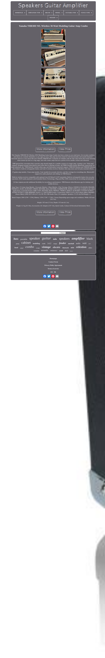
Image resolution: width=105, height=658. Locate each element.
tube (55, 239)
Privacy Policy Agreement (53, 265)
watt (84, 243)
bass (16, 238)
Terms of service (53, 268)
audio (78, 243)
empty (55, 243)
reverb (61, 251)
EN (52, 272)
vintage (46, 247)
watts (43, 243)
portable (23, 239)
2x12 (66, 251)
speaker (34, 238)
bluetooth (65, 248)
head (16, 248)
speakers (64, 238)
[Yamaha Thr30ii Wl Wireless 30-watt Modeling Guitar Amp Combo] (53, 38)
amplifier (78, 238)
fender (62, 243)
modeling (36, 243)
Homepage (53, 258)
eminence (53, 250)
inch (89, 243)
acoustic (44, 250)
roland (21, 248)
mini (72, 248)
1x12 (49, 243)
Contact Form (53, 262)
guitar (46, 238)
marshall (71, 243)
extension (36, 251)
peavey (17, 243)
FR (55, 272)
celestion (81, 247)
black (90, 238)
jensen (71, 251)
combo (29, 247)
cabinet (26, 242)
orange (38, 248)
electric (56, 247)
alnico (90, 248)
